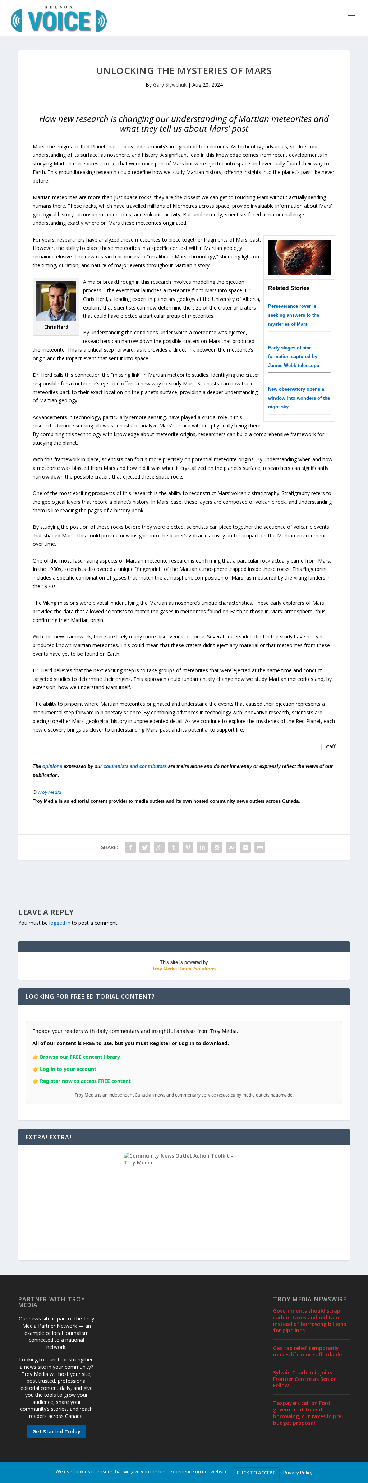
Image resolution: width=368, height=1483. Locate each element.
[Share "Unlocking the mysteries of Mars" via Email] (245, 847)
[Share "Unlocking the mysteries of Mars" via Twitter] (145, 847)
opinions (52, 766)
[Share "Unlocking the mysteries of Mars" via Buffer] (217, 847)
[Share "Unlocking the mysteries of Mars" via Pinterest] (188, 847)
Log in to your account (68, 1069)
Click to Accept (256, 1472)
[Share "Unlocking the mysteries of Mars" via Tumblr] (173, 847)
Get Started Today (56, 1431)
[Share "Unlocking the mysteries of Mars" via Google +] (159, 847)
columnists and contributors (135, 766)
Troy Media (49, 792)
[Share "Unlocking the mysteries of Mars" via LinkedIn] (202, 847)
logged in (59, 922)
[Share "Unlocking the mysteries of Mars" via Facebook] (130, 847)
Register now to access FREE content (85, 1080)
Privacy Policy (298, 1472)
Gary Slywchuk (170, 84)
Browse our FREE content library (80, 1056)
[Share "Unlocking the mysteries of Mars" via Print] (260, 847)
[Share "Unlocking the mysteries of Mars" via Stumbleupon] (231, 847)
